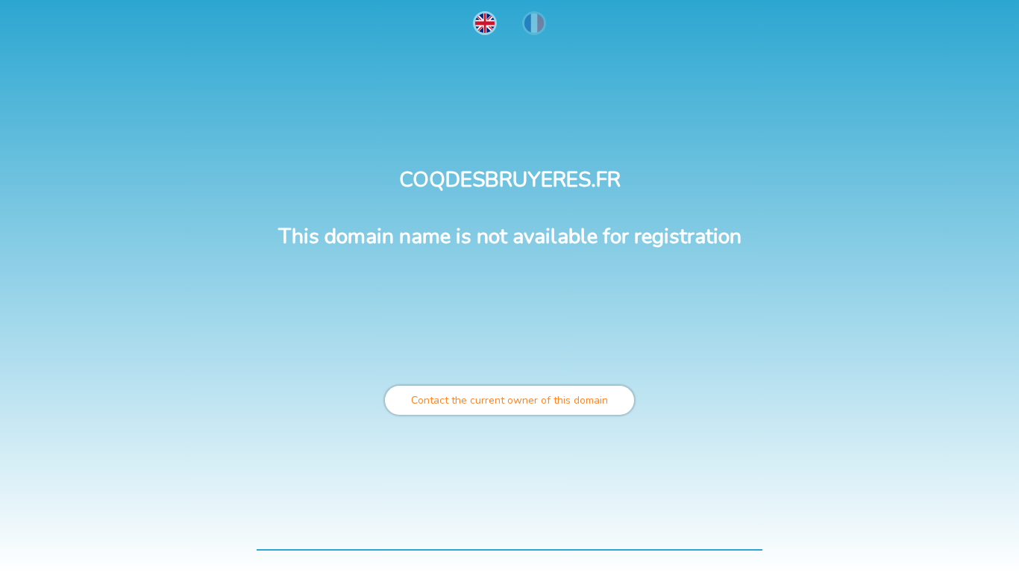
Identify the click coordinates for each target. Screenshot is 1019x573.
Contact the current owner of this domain (509, 400)
